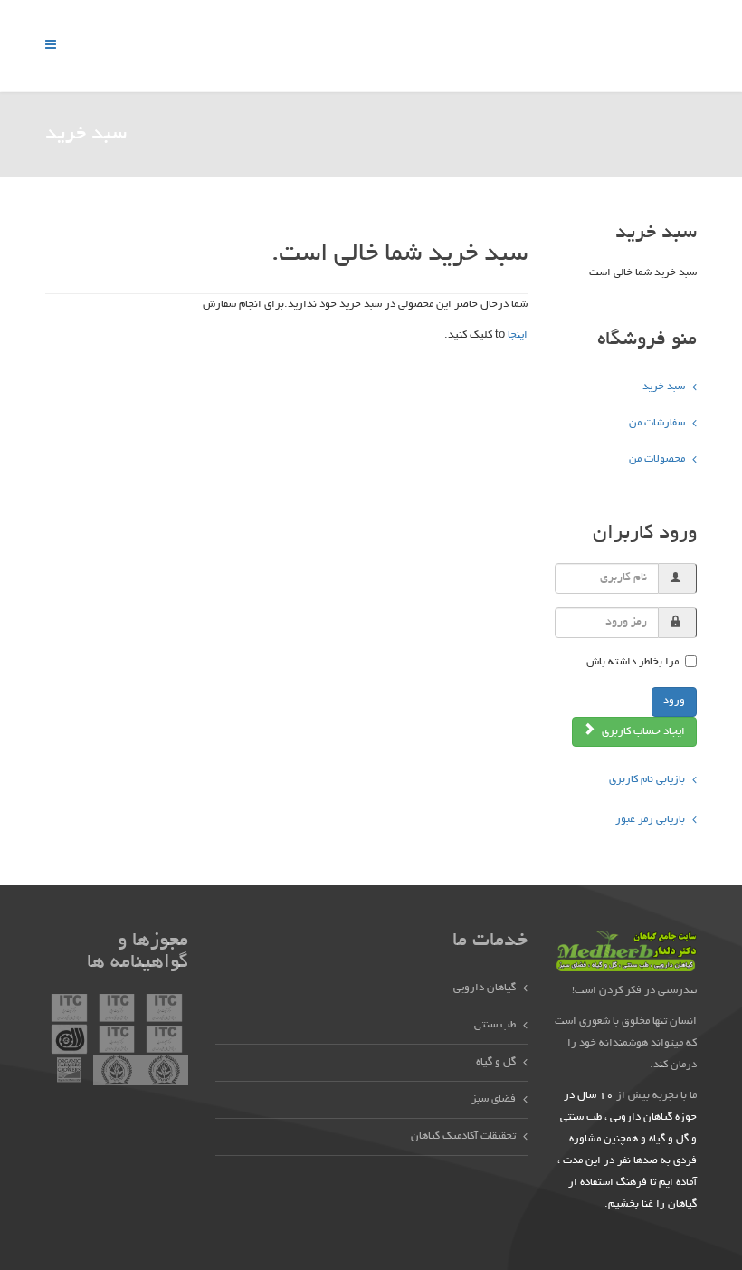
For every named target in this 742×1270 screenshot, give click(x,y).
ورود (674, 701)
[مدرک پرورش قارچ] (68, 1040)
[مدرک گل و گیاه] (116, 1010)
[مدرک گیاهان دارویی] (68, 1010)
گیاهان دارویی (484, 988)
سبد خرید (663, 387)
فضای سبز (493, 1099)
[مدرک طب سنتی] (116, 1040)
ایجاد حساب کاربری (642, 732)
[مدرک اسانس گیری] (163, 1010)
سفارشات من (657, 423)
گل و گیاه (496, 1062)
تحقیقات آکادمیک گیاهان (463, 1136)
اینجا (518, 335)
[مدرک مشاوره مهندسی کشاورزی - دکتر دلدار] (163, 1072)
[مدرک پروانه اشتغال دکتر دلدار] (116, 1072)
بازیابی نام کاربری (647, 780)
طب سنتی (495, 1025)
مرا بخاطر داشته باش (632, 662)
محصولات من (657, 459)
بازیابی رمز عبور (650, 820)
